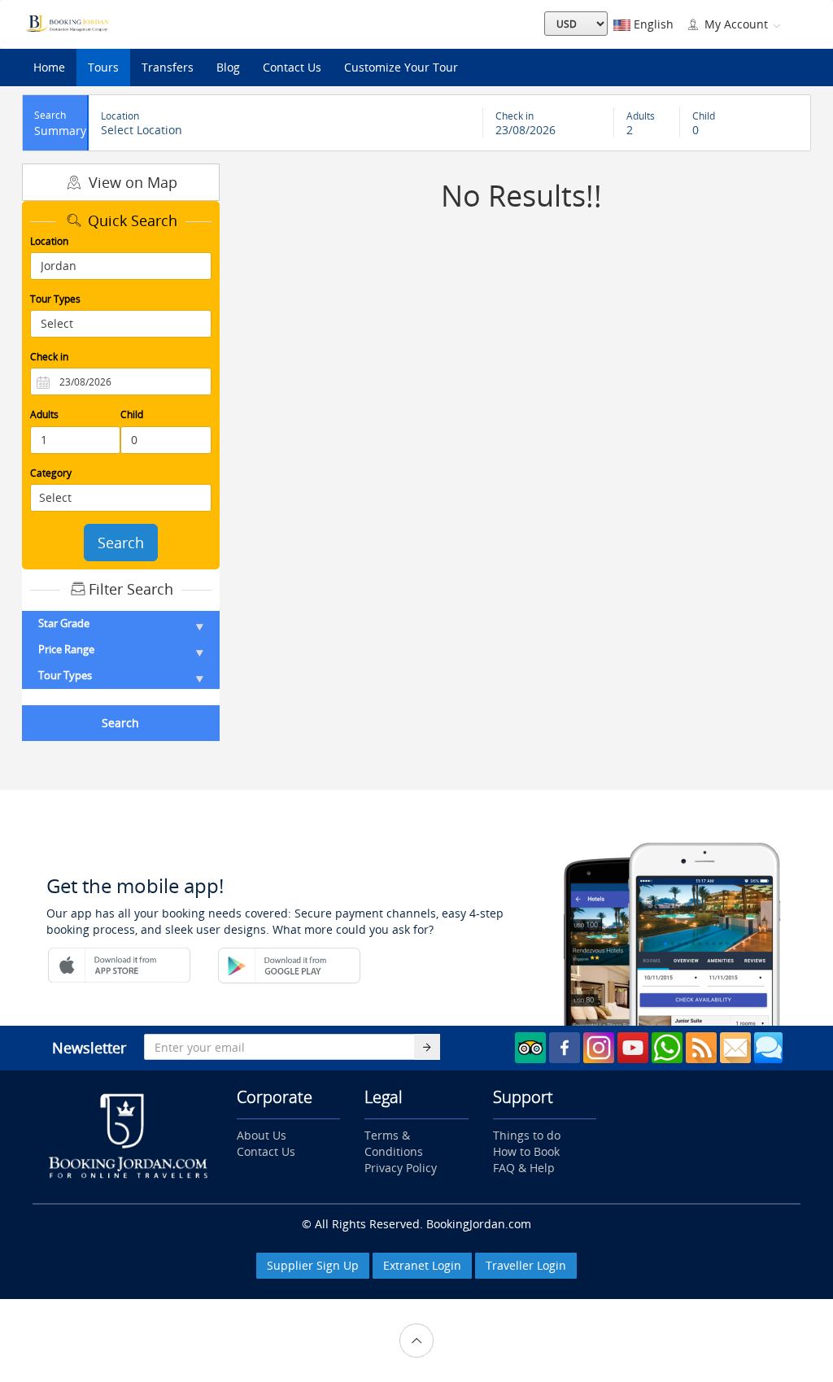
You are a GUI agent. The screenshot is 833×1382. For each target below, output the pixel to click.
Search (121, 542)
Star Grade (63, 623)
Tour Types (55, 299)
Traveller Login (526, 1265)
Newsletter (89, 1047)
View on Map (131, 182)
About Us (261, 1135)
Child (131, 414)
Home (49, 67)
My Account (736, 24)
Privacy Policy (400, 1167)
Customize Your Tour (401, 67)
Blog (228, 67)
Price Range (66, 649)
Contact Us (292, 67)
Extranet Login (422, 1265)
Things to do (526, 1135)
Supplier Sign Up (313, 1265)
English (652, 24)
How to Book (526, 1151)
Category (51, 473)
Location (49, 241)
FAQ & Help (524, 1167)
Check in (49, 357)
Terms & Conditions (393, 1143)
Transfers (168, 67)
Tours (103, 67)
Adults (44, 414)
